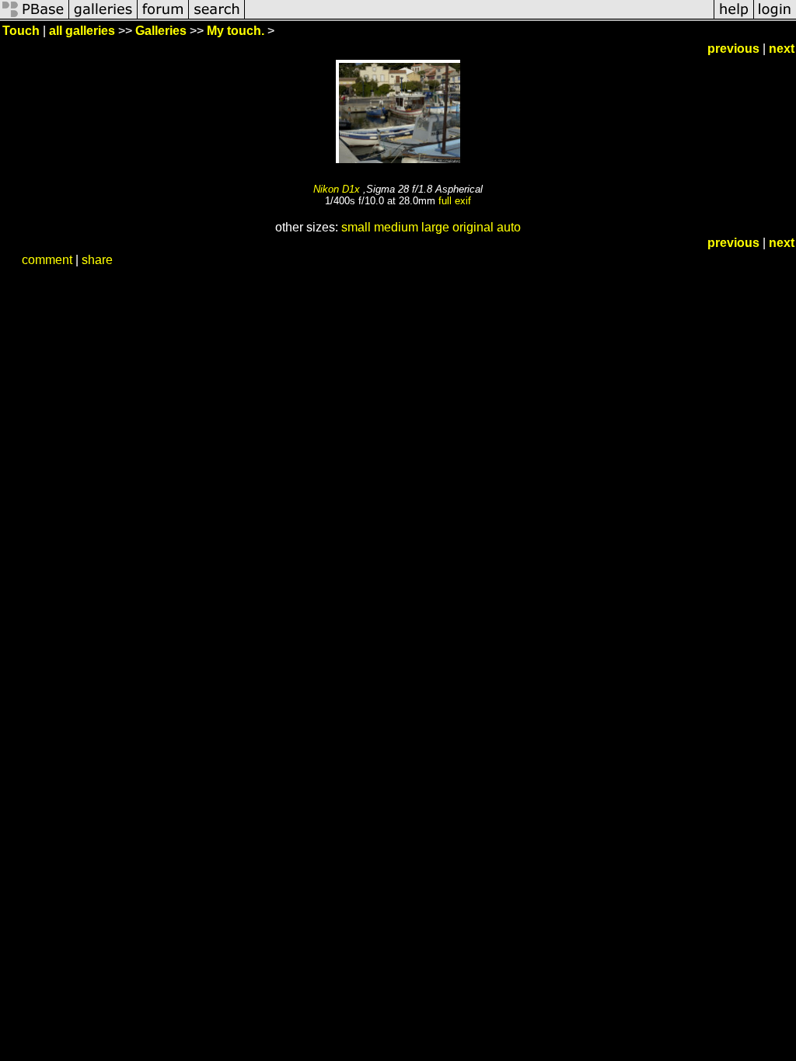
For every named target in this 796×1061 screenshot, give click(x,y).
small (356, 227)
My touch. (235, 30)
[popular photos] (479, 17)
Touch (21, 30)
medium (396, 227)
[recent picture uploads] (103, 17)
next (781, 48)
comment (47, 259)
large (435, 227)
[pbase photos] (34, 17)
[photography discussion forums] (163, 17)
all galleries (82, 30)
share (97, 259)
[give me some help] (734, 17)
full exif (454, 201)
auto (509, 227)
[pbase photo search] (217, 17)
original (473, 227)
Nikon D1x (336, 189)
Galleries (161, 30)
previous (733, 48)
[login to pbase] (775, 17)
